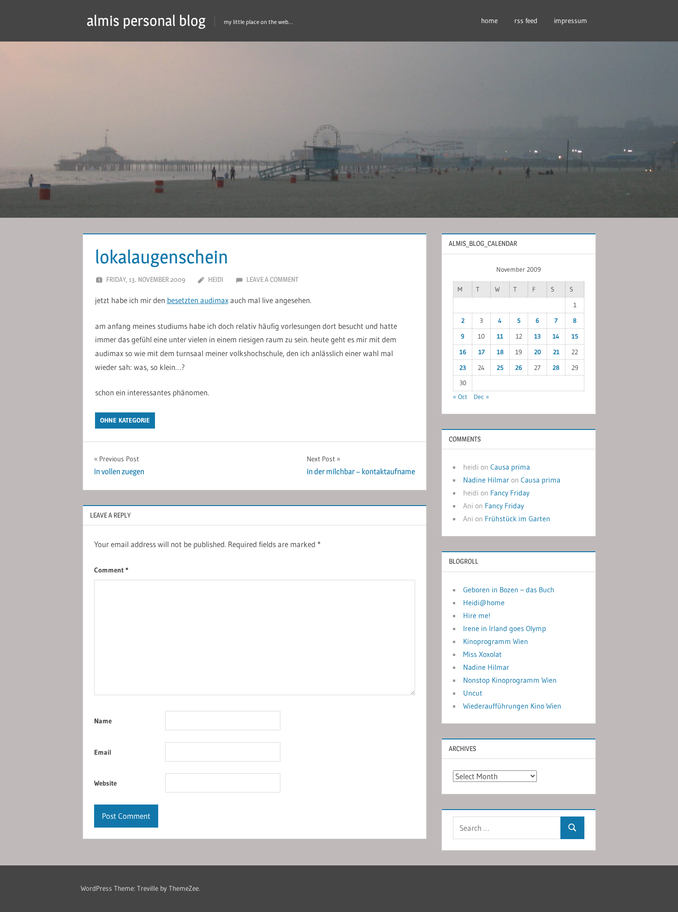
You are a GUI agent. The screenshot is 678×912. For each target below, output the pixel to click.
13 (537, 336)
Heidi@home (484, 602)
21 (556, 352)
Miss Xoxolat (482, 654)
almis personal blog (146, 21)
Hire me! (476, 615)
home (489, 20)
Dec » (481, 397)
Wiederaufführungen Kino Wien (512, 705)
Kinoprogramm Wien (495, 641)
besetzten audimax (197, 300)
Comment (111, 570)
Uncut (472, 692)
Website (105, 783)
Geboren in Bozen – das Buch (508, 589)
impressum (570, 20)
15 (574, 336)
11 (500, 336)
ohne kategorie (125, 420)
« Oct (460, 397)
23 (462, 368)
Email (103, 752)
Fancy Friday (509, 492)
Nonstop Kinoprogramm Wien (510, 680)
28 (556, 368)
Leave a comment (272, 279)
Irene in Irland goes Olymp (504, 628)
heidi (215, 279)
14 (556, 336)
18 (500, 352)
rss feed (525, 20)
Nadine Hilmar (486, 479)
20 (537, 352)
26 (518, 368)
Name (103, 720)
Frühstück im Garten (517, 518)
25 (500, 368)
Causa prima (510, 466)
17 (481, 352)
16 (462, 352)
